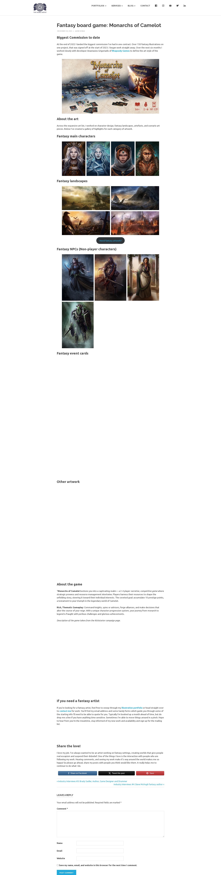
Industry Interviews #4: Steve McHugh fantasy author (138, 784)
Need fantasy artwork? (111, 240)
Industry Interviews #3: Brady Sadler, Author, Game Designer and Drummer (92, 781)
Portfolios (98, 6)
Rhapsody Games (121, 51)
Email (59, 851)
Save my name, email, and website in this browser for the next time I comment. (98, 865)
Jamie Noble (80, 31)
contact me (65, 711)
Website (61, 858)
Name (60, 843)
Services (116, 6)
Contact (145, 6)
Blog (130, 6)
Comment (62, 809)
